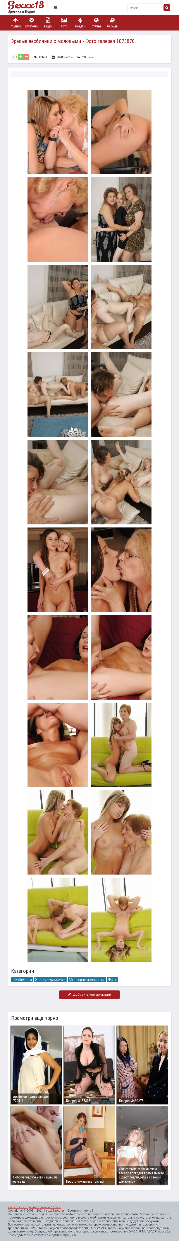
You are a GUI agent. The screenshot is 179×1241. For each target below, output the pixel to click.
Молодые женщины (87, 979)
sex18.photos (55, 1210)
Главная (15, 26)
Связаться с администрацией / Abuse (34, 1207)
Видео (48, 26)
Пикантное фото (30, 7)
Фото (64, 26)
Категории (31, 26)
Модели (80, 26)
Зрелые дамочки (50, 979)
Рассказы (112, 26)
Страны (96, 26)
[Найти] (167, 7)
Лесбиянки (22, 979)
